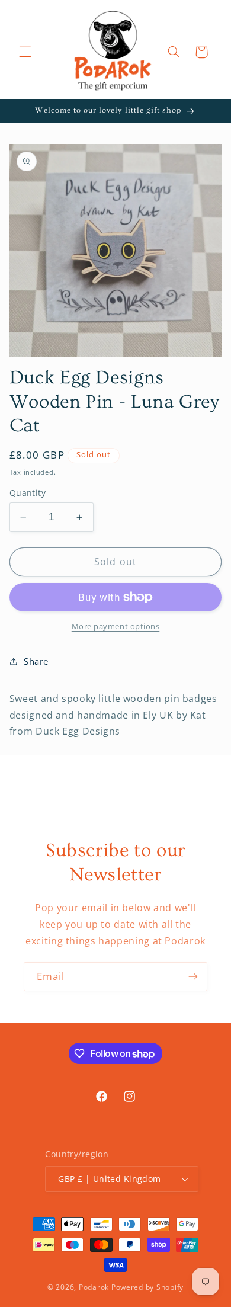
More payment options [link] (116, 627)
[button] (24, 52)
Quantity (27, 492)
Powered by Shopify (147, 1287)
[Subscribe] (193, 976)
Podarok (94, 1287)
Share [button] (36, 661)
